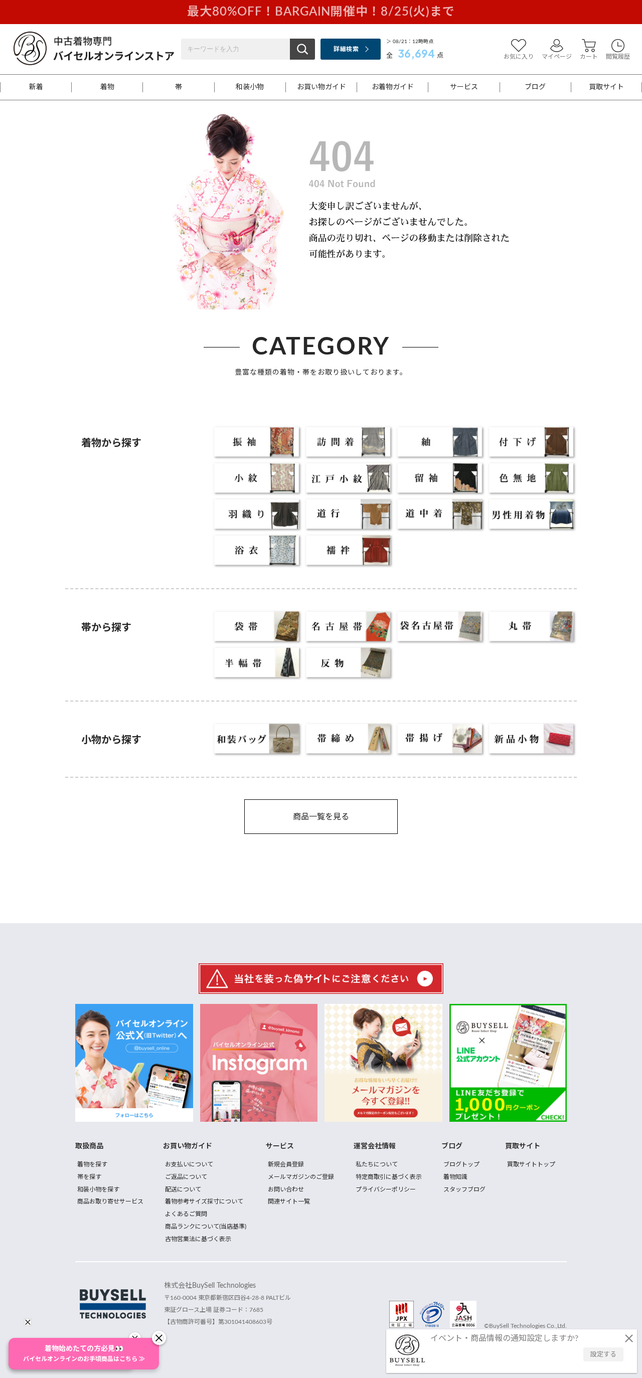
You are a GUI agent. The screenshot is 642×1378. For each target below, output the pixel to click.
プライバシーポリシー (386, 1189)
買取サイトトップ (531, 1164)
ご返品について (186, 1177)
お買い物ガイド (321, 87)
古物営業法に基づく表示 (198, 1239)
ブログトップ (461, 1164)
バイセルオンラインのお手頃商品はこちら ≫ (84, 1353)
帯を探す (89, 1177)
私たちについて (377, 1164)
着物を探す (92, 1164)
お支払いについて (189, 1164)
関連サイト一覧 (289, 1201)
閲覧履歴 (618, 57)
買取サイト (606, 87)
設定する (603, 1354)
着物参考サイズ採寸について (204, 1201)
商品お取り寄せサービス (110, 1201)
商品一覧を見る (321, 817)
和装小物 (250, 87)
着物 (107, 87)
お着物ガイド (393, 87)
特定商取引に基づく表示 (389, 1177)
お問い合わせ (286, 1189)
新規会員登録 (286, 1164)
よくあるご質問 (186, 1214)
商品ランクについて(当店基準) (205, 1227)
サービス (464, 87)
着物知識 (455, 1177)
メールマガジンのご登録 (301, 1177)
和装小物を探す (98, 1189)
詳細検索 (346, 49)
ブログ (535, 87)
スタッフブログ (464, 1189)
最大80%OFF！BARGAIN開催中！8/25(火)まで (321, 12)
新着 (36, 87)
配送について (183, 1189)
